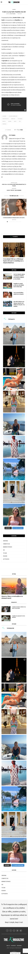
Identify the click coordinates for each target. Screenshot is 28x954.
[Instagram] (14, 930)
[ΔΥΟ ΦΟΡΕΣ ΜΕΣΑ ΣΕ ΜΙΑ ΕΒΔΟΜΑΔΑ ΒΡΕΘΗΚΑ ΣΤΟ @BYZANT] (14, 721)
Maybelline (13, 118)
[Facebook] (7, 930)
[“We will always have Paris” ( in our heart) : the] (14, 334)
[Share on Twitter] (18, 129)
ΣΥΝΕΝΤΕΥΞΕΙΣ (6, 544)
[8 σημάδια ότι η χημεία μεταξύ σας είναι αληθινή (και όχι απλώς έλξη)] (7, 286)
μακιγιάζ (4, 121)
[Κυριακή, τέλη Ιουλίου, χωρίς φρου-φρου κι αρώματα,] (14, 379)
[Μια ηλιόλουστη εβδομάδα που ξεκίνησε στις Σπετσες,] (14, 492)
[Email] (21, 930)
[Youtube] (17, 930)
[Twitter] (10, 930)
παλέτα (15, 121)
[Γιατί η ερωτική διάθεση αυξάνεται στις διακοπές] (7, 295)
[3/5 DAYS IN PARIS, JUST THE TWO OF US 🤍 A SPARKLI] (14, 670)
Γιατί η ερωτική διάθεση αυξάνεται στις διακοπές (19, 293)
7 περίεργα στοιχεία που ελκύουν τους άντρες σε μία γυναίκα (19, 607)
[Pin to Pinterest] (20, 129)
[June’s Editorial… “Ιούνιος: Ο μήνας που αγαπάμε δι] (14, 515)
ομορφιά (9, 121)
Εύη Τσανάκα (12, 13)
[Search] (26, 2)
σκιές (20, 121)
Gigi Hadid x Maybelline (13, 116)
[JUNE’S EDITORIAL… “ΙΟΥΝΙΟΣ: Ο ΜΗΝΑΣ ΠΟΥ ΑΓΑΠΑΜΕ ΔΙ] (14, 850)
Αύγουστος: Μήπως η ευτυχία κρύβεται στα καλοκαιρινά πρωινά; (12, 597)
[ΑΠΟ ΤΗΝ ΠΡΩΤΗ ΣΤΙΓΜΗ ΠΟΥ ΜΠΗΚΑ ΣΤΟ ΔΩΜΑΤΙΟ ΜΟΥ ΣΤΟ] (14, 773)
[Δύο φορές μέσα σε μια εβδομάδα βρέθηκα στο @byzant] (14, 402)
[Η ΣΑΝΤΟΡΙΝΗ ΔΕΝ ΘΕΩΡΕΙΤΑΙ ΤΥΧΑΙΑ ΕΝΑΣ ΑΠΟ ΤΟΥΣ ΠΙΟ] (14, 747)
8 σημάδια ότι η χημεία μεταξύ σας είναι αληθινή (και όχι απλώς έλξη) (19, 285)
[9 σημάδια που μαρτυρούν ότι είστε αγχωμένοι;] (5, 618)
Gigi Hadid (4, 116)
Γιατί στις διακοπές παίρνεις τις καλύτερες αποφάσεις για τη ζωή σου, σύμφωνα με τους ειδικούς (19, 277)
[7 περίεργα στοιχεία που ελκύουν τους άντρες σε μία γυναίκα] (5, 609)
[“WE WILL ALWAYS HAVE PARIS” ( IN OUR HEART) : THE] (14, 644)
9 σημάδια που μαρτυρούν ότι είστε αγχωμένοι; (18, 616)
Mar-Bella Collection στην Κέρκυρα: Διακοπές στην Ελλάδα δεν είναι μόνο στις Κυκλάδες (19, 304)
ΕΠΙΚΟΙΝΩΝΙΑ (19, 945)
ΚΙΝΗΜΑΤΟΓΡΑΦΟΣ (7, 547)
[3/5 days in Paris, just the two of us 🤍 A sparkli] (14, 356)
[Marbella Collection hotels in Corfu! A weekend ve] (14, 469)
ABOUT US (8, 945)
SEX (4, 550)
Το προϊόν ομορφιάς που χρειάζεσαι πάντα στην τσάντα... (14, 217)
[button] (2, 210)
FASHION (5, 556)
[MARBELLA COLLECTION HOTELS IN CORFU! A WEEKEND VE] (14, 798)
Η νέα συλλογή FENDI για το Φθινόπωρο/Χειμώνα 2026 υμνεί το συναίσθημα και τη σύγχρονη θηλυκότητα (13, 260)
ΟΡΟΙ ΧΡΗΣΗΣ (13, 945)
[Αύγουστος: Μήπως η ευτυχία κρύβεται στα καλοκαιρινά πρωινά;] (14, 586)
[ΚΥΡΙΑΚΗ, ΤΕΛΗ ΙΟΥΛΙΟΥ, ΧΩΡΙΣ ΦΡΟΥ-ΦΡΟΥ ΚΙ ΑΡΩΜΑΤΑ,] (14, 695)
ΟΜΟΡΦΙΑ (5, 540)
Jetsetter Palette (5, 118)
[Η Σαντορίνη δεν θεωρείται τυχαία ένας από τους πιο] (14, 424)
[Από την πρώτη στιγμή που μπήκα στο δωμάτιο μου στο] (14, 447)
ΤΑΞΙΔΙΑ (5, 553)
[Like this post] (15, 129)
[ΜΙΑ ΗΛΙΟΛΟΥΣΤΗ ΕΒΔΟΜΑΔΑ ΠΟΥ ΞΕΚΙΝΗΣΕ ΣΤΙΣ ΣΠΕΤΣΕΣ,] (14, 824)
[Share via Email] (21, 129)
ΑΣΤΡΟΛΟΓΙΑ (6, 559)
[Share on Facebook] (17, 129)
